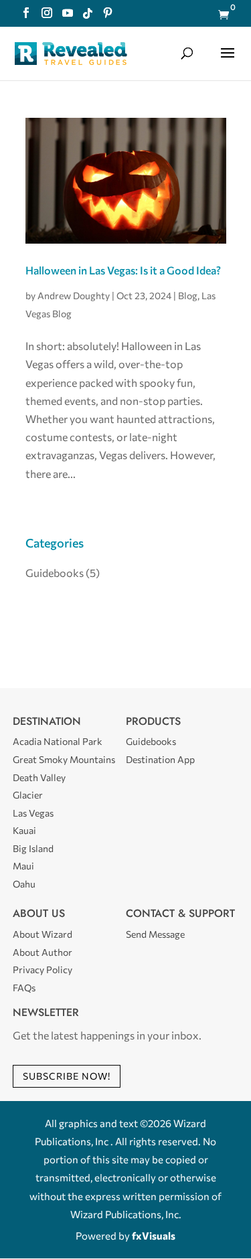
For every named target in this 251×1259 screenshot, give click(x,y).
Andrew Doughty (73, 295)
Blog (187, 295)
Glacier (28, 795)
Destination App (160, 759)
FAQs (24, 987)
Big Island (33, 848)
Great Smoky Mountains (64, 759)
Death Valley (39, 777)
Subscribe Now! (66, 1076)
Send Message (155, 934)
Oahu (24, 884)
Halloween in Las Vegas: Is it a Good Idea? (123, 270)
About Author (42, 952)
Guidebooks (54, 572)
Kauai (24, 830)
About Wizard (42, 934)
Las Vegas (33, 813)
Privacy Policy (42, 969)
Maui (23, 865)
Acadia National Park (57, 741)
